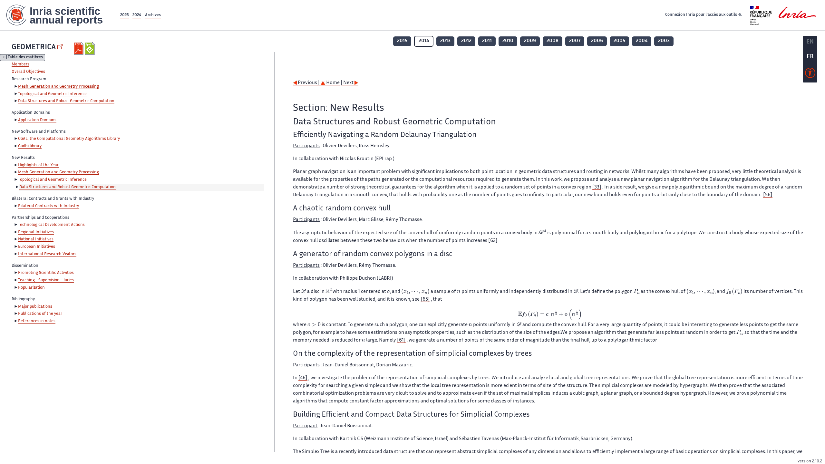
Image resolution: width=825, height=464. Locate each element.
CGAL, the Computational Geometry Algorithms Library (69, 139)
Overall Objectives (28, 72)
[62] (493, 241)
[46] (302, 378)
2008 (552, 41)
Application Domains (37, 120)
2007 (574, 41)
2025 (124, 15)
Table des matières (25, 58)
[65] (425, 299)
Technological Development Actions (51, 225)
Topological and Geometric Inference (52, 94)
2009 (530, 41)
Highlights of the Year (38, 165)
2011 (487, 41)
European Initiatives (36, 247)
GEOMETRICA (34, 47)
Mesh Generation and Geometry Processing (58, 87)
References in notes (36, 321)
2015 (402, 41)
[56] (767, 195)
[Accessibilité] (810, 74)
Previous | (309, 83)
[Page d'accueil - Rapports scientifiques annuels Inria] (59, 15)
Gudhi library (30, 146)
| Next (347, 83)
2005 (619, 41)
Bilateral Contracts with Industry (48, 206)
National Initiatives (35, 239)
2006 (597, 41)
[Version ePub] (90, 48)
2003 (664, 41)
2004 (641, 41)
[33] (596, 187)
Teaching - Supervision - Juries (46, 280)
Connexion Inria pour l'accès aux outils (701, 15)
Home (332, 83)
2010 (507, 41)
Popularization (31, 288)
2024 (136, 15)
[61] (401, 340)
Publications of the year (40, 314)
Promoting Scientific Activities (46, 273)
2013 (445, 41)
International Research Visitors (47, 254)
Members (20, 64)
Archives (153, 15)
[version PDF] (79, 48)
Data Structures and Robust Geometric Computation (66, 101)
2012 (466, 41)
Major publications (35, 307)
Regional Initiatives (36, 232)
